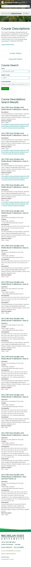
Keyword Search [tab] (15, 59)
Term (3, 68)
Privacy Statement (6, 547)
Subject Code (5, 75)
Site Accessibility (19, 547)
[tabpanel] (15, 77)
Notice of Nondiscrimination (8, 553)
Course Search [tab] (15, 53)
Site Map (17, 544)
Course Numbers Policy (7, 44)
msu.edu (18, 550)
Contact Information (7, 544)
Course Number (6, 81)
